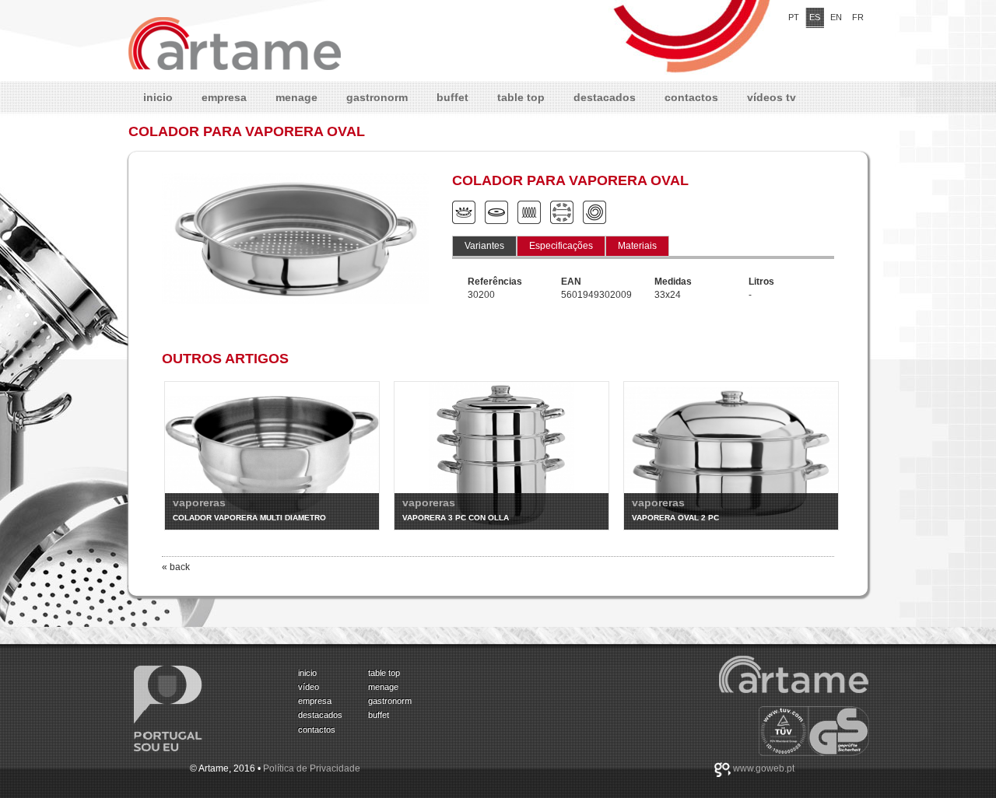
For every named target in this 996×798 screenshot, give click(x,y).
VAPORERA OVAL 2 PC (675, 517)
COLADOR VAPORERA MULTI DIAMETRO (249, 517)
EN (836, 17)
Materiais (637, 245)
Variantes (484, 245)
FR (858, 17)
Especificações (561, 245)
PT (793, 17)
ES (814, 17)
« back (176, 567)
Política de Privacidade (311, 768)
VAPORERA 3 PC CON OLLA (455, 517)
